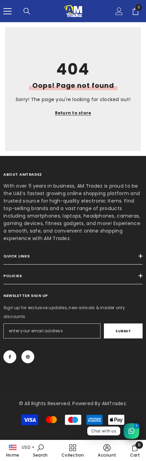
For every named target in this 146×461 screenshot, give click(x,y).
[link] (40, 450)
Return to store (73, 113)
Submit (123, 331)
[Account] (119, 11)
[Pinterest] (27, 356)
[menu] (7, 11)
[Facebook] (9, 356)
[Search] (27, 11)
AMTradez (114, 403)
